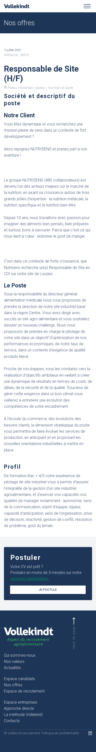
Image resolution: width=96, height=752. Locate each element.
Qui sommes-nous (19, 655)
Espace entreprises (20, 702)
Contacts (12, 720)
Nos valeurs (14, 661)
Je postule (48, 589)
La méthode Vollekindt (23, 714)
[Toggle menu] (87, 6)
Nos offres (13, 685)
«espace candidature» (29, 578)
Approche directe (19, 708)
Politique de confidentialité (60, 733)
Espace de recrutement (24, 691)
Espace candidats (19, 678)
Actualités (12, 667)
